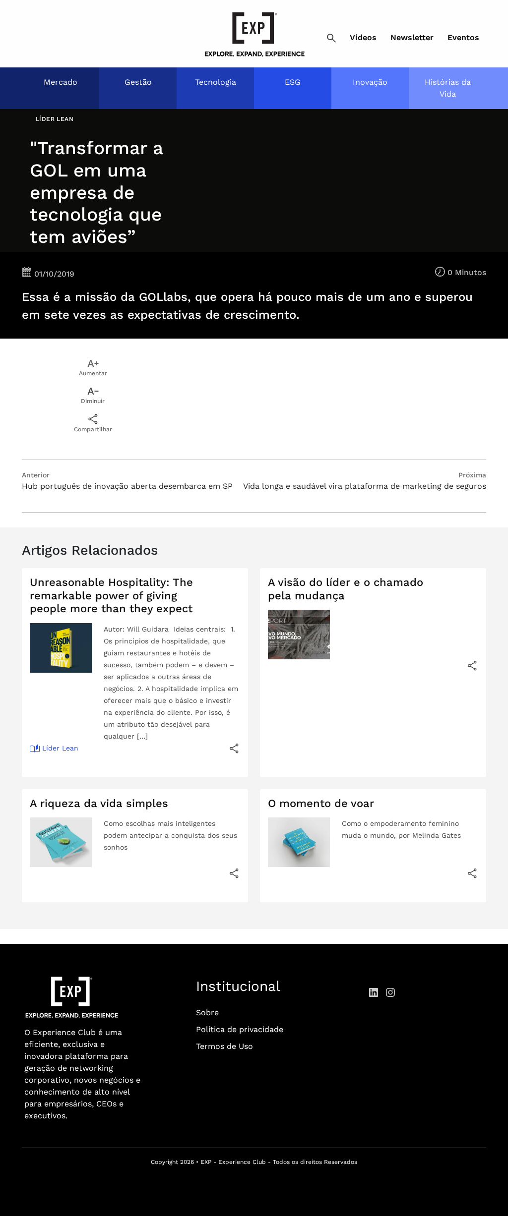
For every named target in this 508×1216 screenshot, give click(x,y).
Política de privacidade (239, 1029)
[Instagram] (390, 991)
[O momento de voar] (472, 873)
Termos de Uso (224, 1046)
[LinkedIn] (374, 991)
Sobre (207, 1012)
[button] (331, 39)
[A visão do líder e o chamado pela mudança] (472, 665)
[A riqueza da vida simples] (234, 873)
